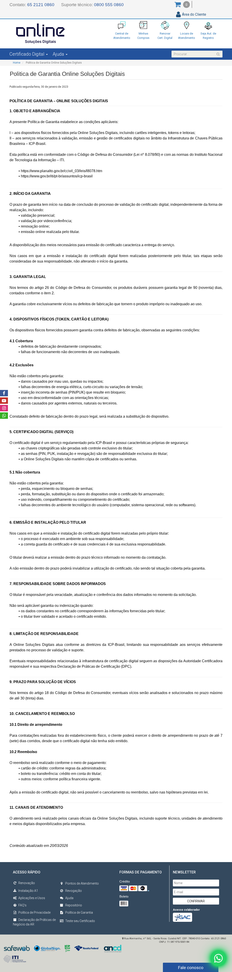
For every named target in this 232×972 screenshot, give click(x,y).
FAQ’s (22, 905)
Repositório (73, 905)
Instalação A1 (28, 891)
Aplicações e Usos (31, 898)
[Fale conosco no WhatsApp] (218, 957)
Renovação (26, 883)
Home (16, 62)
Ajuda (69, 898)
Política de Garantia (79, 912)
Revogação (73, 891)
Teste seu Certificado (80, 921)
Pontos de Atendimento (82, 883)
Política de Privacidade (34, 912)
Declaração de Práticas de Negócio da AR (34, 922)
